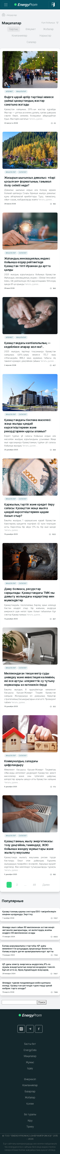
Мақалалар (21, 91)
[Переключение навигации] (6, 5)
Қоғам (29, 1103)
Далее (46, 884)
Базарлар (30, 1091)
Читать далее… (36, 118)
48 (34, 884)
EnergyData (30, 1050)
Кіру (30, 1120)
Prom (27, 5)
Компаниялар (30, 1085)
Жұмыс (30, 1062)
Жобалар (30, 1097)
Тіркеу (30, 1126)
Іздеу (30, 1068)
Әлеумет (9, 91)
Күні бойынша (49, 22)
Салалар (22, 172)
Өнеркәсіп (30, 1079)
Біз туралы (30, 1114)
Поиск (41, 1002)
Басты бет (30, 1043)
